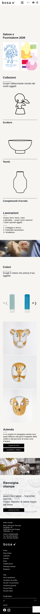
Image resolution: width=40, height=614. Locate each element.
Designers (6, 569)
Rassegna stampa (9, 566)
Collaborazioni (8, 564)
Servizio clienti (8, 591)
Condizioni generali (9, 585)
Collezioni (6, 556)
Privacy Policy (7, 588)
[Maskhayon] (20, 323)
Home (5, 550)
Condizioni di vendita (10, 580)
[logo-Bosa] (8, 2)
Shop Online (7, 553)
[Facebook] (33, 2)
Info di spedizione (9, 577)
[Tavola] (20, 145)
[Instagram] (37, 3)
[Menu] (22, 2)
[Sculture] (20, 106)
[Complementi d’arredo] (20, 184)
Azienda (6, 558)
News (5, 561)
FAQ (4, 575)
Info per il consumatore (11, 583)
